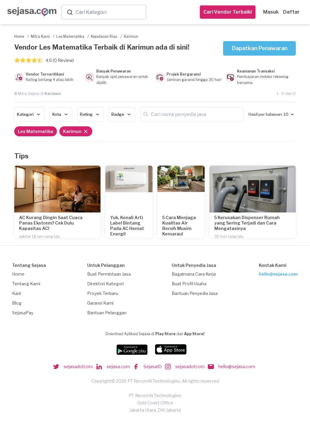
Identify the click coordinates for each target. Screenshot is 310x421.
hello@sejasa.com (278, 274)
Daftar (291, 12)
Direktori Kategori (105, 283)
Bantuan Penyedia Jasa (195, 293)
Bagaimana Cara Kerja (194, 274)
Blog (16, 303)
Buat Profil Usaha (189, 283)
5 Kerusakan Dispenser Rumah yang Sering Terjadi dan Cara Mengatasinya (247, 223)
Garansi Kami (100, 303)
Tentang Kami (26, 283)
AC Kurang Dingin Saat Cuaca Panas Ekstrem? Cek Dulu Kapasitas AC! (51, 223)
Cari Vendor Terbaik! (227, 12)
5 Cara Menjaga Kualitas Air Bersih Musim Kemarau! (179, 225)
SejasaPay (22, 312)
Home (18, 274)
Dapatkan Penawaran (259, 48)
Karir (16, 293)
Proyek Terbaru (102, 293)
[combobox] (109, 12)
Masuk (271, 12)
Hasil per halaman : (266, 114)
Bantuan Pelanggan (107, 312)
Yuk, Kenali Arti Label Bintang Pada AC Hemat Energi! (127, 225)
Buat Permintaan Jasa (109, 274)
